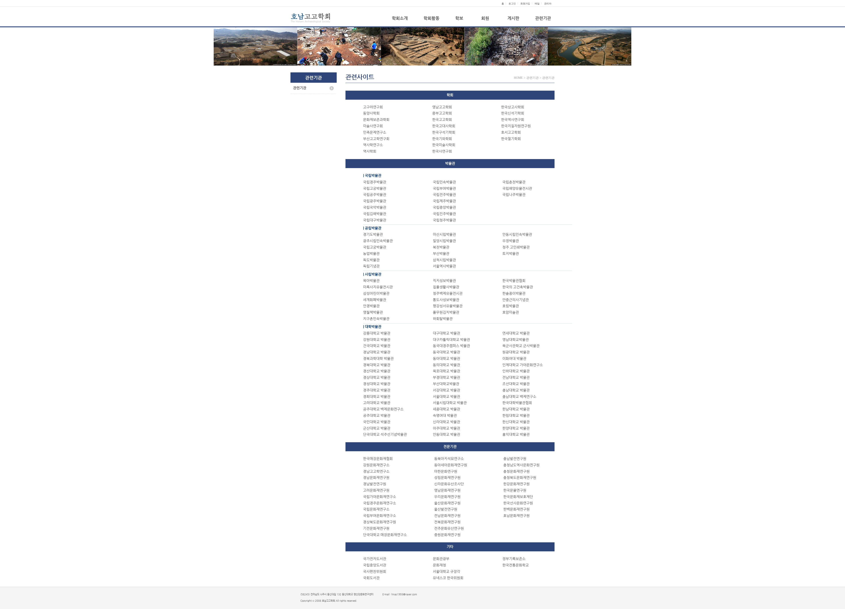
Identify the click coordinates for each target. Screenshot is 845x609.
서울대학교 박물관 (446, 396)
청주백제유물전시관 (448, 293)
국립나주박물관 (513, 195)
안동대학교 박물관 (446, 434)
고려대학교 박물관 (376, 403)
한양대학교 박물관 (516, 428)
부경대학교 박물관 (446, 377)
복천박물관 (441, 247)
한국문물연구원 (514, 490)
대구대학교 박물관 (446, 333)
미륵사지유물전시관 (378, 287)
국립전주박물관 (444, 195)
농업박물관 (371, 253)
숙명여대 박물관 (445, 415)
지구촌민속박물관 (376, 319)
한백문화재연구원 (516, 509)
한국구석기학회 (443, 132)
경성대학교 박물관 (376, 384)
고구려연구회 (373, 107)
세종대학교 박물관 (446, 409)
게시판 (513, 18)
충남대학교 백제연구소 (519, 396)
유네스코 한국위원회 (448, 578)
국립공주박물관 (374, 195)
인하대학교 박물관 (516, 371)
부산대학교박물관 (446, 384)
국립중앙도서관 (374, 565)
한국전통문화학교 (515, 565)
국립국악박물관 (374, 207)
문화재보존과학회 (376, 119)
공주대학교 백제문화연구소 (383, 409)
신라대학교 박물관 (446, 422)
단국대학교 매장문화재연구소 (385, 535)
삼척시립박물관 (444, 260)
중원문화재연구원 (447, 535)
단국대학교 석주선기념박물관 (385, 434)
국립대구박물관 (374, 220)
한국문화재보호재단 (518, 497)
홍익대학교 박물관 (516, 434)
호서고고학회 (511, 132)
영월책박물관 (373, 312)
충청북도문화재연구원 (519, 477)
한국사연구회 (442, 151)
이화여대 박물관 (514, 358)
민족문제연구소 (374, 132)
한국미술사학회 (443, 145)
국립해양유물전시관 (517, 188)
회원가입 (525, 3)
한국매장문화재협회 (378, 459)
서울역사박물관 (444, 266)
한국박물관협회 (513, 281)
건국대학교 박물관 (376, 346)
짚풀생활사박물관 (446, 287)
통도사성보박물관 (446, 300)
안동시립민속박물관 (517, 234)
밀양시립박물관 (444, 241)
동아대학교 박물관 (446, 358)
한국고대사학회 (443, 126)
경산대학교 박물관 (376, 371)
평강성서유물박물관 (448, 306)
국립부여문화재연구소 (379, 516)
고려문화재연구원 (376, 490)
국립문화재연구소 (376, 509)
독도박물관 (371, 260)
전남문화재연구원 (447, 516)
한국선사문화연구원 (518, 503)
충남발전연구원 (514, 459)
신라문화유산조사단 (449, 484)
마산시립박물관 (444, 234)
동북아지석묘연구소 (449, 459)
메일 (537, 3)
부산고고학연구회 (376, 139)
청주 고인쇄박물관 (516, 247)
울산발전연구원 (445, 509)
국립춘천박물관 (513, 182)
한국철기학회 (511, 139)
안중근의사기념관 (515, 300)
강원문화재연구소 (376, 465)
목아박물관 (371, 281)
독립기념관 (371, 266)
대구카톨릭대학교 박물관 (451, 340)
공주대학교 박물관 (376, 415)
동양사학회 (371, 113)
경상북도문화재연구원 (379, 522)
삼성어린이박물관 (376, 293)
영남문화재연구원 (447, 490)
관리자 (547, 3)
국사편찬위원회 (374, 571)
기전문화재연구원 (376, 528)
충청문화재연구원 (516, 471)
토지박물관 (510, 253)
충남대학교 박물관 (516, 390)
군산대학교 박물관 (376, 428)
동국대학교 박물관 (446, 352)
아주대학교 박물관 (446, 428)
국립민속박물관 (444, 182)
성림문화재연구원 (447, 477)
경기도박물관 (373, 234)
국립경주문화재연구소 (379, 503)
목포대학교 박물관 (446, 371)
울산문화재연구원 (447, 503)
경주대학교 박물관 (376, 390)
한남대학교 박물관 (516, 409)
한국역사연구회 (512, 119)
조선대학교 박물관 (516, 384)
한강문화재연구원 (516, 484)
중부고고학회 (442, 113)
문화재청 (439, 565)
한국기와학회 (442, 139)
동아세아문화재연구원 (450, 465)
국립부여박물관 (444, 188)
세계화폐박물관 (374, 300)
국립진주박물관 (444, 214)
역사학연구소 (373, 145)
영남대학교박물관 (515, 340)
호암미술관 (510, 312)
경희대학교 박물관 (376, 396)
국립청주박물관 (444, 220)
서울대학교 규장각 (446, 571)
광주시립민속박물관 (378, 241)
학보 (459, 18)
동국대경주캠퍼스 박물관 (451, 346)
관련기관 (543, 18)
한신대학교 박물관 (516, 422)
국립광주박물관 (374, 201)
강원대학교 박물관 (376, 340)
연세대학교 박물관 (516, 333)
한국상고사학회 (512, 107)
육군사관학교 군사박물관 (521, 346)
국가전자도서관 (374, 559)
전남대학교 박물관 (516, 377)
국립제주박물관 (444, 201)
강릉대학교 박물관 (376, 333)
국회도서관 (371, 578)
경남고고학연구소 (376, 471)
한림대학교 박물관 (516, 415)
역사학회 (369, 151)
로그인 (512, 3)
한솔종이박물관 (513, 293)
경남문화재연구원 (376, 477)
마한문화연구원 (445, 471)
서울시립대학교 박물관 (450, 403)
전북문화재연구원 (447, 522)
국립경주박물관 (374, 182)
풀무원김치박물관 (446, 312)
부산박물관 (441, 253)
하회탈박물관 (443, 319)
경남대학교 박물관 (376, 352)
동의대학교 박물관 (446, 365)
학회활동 (431, 18)
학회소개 (400, 18)
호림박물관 (510, 306)
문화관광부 (441, 559)
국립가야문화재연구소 (379, 497)
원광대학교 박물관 (516, 352)
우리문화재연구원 (447, 497)
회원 (485, 18)
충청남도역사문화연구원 (521, 465)
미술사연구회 (373, 126)
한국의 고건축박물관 (517, 287)
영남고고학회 (442, 107)
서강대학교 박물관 (446, 390)
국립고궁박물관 (374, 188)
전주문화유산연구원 (449, 528)
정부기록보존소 (513, 559)
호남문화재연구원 (516, 516)
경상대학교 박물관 (376, 377)
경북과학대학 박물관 (378, 358)
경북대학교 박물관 (376, 365)
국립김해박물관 (374, 214)
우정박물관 (510, 241)
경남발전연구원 (374, 484)
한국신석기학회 (512, 113)
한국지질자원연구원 (516, 126)
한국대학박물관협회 (517, 403)
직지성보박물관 (444, 281)
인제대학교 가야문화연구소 (522, 365)
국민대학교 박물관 (376, 422)
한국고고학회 (442, 119)
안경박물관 (371, 306)
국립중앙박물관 (444, 207)
